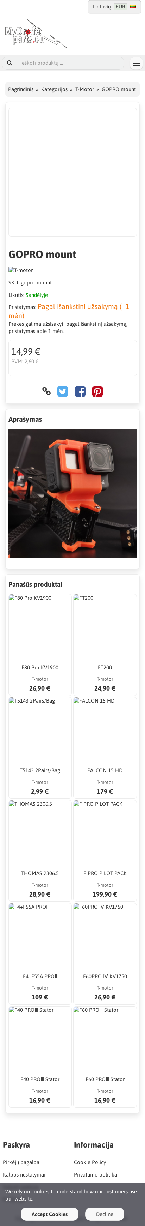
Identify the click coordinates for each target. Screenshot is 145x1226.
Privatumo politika (95, 1175)
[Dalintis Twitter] (62, 391)
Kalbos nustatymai (24, 1175)
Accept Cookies (50, 1214)
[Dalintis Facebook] (80, 391)
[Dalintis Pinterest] (97, 391)
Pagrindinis (20, 89)
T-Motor (84, 89)
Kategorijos (54, 89)
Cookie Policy (90, 1162)
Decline (104, 1214)
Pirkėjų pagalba (21, 1162)
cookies (40, 1192)
